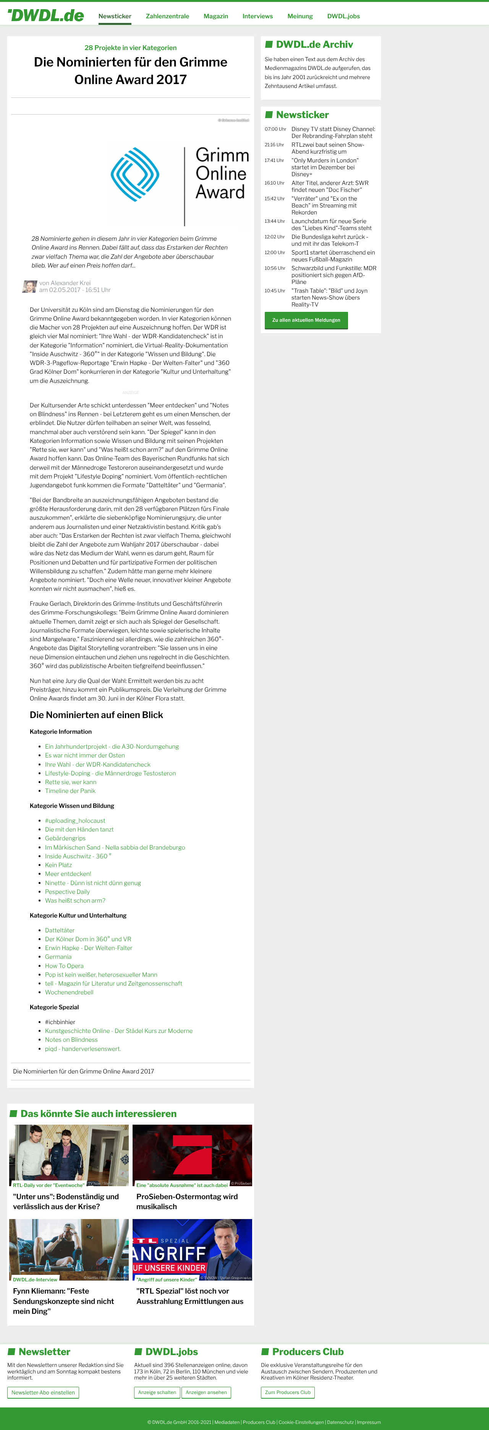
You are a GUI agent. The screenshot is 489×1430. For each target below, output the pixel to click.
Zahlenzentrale (167, 16)
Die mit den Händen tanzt (79, 829)
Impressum (369, 1422)
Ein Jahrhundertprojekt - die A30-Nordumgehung (112, 746)
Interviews (258, 16)
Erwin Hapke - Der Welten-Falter (89, 948)
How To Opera (64, 966)
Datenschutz (340, 1422)
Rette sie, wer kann (71, 782)
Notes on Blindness (71, 1039)
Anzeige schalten (157, 1392)
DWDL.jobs (343, 16)
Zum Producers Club (288, 1392)
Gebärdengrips (65, 838)
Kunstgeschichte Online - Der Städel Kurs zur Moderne (119, 1030)
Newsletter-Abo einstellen (43, 1392)
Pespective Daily (67, 891)
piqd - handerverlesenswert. (83, 1048)
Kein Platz (58, 865)
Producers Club (259, 1422)
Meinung (300, 16)
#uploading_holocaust (75, 820)
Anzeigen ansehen (206, 1392)
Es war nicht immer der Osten (85, 755)
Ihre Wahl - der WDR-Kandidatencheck (98, 764)
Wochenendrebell (69, 992)
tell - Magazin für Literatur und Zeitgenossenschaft (114, 983)
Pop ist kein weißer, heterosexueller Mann (101, 974)
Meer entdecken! (68, 873)
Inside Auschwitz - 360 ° (78, 856)
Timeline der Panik (70, 790)
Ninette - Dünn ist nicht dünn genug (93, 883)
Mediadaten (227, 1422)
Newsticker (115, 16)
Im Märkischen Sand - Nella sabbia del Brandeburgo (115, 847)
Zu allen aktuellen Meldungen (306, 320)
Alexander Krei (70, 283)
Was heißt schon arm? (75, 900)
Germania (58, 956)
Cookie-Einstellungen (301, 1422)
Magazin (216, 16)
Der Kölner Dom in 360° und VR (88, 939)
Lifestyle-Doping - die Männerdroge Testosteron (110, 773)
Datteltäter (60, 930)
